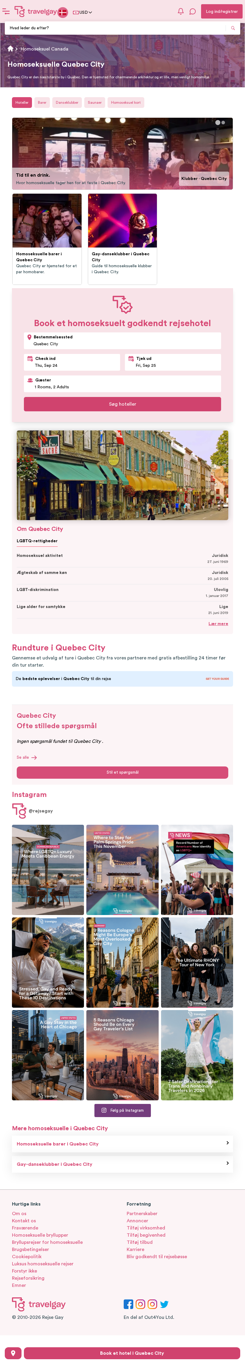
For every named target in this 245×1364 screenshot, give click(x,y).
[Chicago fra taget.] (48, 1055)
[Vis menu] (6, 11)
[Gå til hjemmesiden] (35, 11)
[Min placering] (13, 1353)
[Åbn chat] (192, 11)
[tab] (218, 122)
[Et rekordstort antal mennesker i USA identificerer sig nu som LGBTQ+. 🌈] (197, 870)
